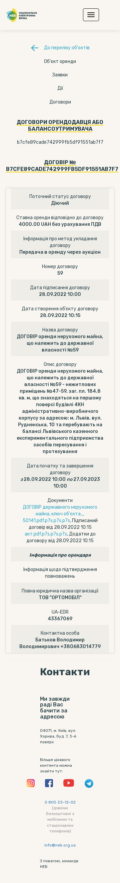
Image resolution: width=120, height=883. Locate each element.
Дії (60, 88)
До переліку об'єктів (67, 48)
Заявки (60, 75)
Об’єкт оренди (60, 61)
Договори (60, 102)
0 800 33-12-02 (60, 802)
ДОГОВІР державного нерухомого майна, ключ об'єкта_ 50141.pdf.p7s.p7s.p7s (60, 513)
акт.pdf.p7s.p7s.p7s (46, 534)
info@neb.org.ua (60, 845)
